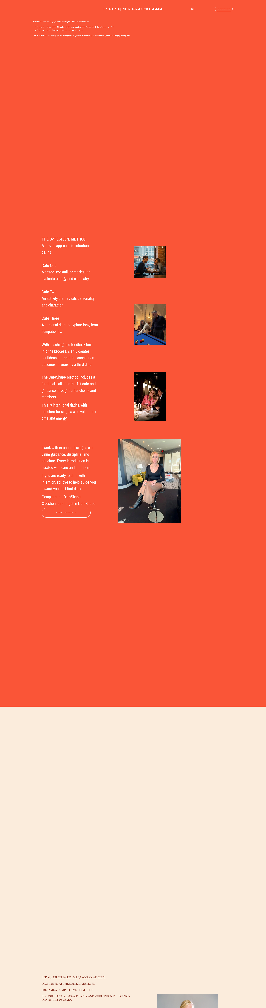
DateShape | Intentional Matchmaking (133, 9)
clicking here (67, 35)
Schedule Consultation (224, 9)
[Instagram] (192, 9)
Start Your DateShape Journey (66, 513)
